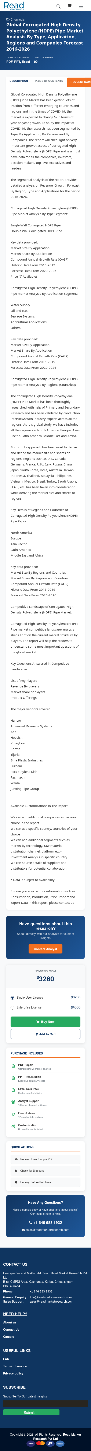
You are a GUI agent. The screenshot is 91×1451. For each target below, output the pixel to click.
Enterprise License (29, 1007)
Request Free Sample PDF (36, 1159)
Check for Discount (32, 1171)
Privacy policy (13, 1373)
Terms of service (15, 1366)
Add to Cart (47, 1034)
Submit (31, 1412)
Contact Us (11, 1329)
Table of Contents (48, 81)
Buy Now (48, 1021)
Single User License (30, 997)
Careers (8, 1336)
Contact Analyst (45, 949)
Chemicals (18, 19)
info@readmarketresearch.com (51, 1297)
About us (10, 1322)
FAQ (6, 1358)
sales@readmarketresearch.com (47, 1230)
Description (19, 81)
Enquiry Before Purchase (35, 1182)
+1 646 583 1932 (41, 1291)
